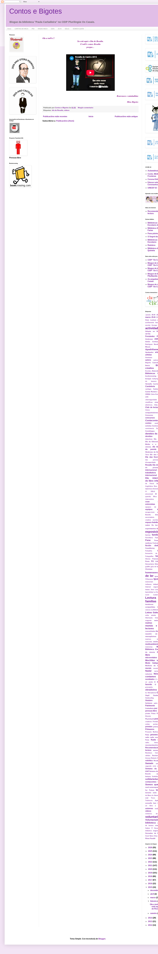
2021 (150, 865)
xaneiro (153, 913)
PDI (33, 29)
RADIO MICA (42, 29)
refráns (147, 755)
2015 (150, 887)
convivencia (149, 428)
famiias (147, 535)
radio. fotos (151, 742)
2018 (150, 876)
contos (148, 423)
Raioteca (151, 245)
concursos (150, 418)
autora (148, 360)
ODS (52, 29)
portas (155, 724)
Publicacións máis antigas (126, 116)
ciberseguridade (151, 400)
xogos (155, 831)
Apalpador (149, 352)
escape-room (150, 512)
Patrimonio (150, 706)
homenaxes (151, 572)
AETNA (147, 334)
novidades (150, 679)
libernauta (148, 618)
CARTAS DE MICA (21, 29)
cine (156, 402)
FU (152, 561)
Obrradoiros (152, 693)
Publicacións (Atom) (65, 121)
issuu (147, 589)
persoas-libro (151, 711)
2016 (150, 884)
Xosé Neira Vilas (151, 836)
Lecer (147, 595)
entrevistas (150, 504)
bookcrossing (150, 376)
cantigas (148, 389)
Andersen (149, 339)
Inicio (9, 29)
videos (66, 110)
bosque (148, 379)
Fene (148, 540)
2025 (150, 851)
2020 (150, 869)
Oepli (147, 695)
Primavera (149, 729)
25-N (59, 29)
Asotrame (148, 357)
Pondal (155, 721)
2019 (150, 873)
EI (156, 494)
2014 (150, 918)
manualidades (150, 631)
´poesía (147, 315)
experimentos (150, 528)
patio (155, 703)
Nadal (148, 671)
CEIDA (147, 394)
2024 (150, 855)
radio (147, 737)
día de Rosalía (57, 110)
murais (148, 668)
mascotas (148, 642)
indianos (148, 584)
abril (152, 894)
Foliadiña (148, 551)
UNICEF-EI (152, 188)
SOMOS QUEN (78, 29)
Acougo (154, 325)
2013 (150, 921)
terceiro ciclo (151, 793)
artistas (148, 355)
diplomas (148, 489)
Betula (147, 365)
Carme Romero (151, 392)
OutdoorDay (149, 698)
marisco (148, 639)
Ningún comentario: (86, 108)
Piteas (153, 713)
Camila (155, 384)
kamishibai (149, 592)
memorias (148, 647)
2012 (150, 925)
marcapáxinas (150, 636)
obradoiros (151, 690)
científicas (149, 402)
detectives (148, 439)
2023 (150, 858)
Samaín (149, 763)
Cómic (147, 410)
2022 (150, 862)
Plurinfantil (149, 719)
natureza (148, 674)
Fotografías (149, 556)
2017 (150, 880)
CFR (146, 397)
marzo (153, 898)
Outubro (149, 700)
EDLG (67, 29)
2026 (150, 847)
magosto (148, 620)
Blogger (101, 939)
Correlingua (150, 431)
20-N (153, 315)
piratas (147, 713)
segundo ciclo (150, 766)
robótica (149, 760)
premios (148, 727)
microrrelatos (151, 658)
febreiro (154, 901)
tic (153, 795)
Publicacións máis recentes (55, 116)
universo (149, 808)
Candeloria (150, 386)
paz (155, 708)
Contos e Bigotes (35, 11)
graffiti (147, 566)
